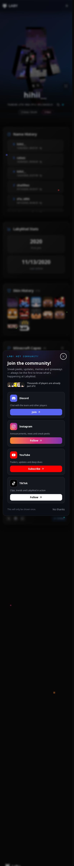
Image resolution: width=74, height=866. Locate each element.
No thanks (59, 509)
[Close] (63, 356)
